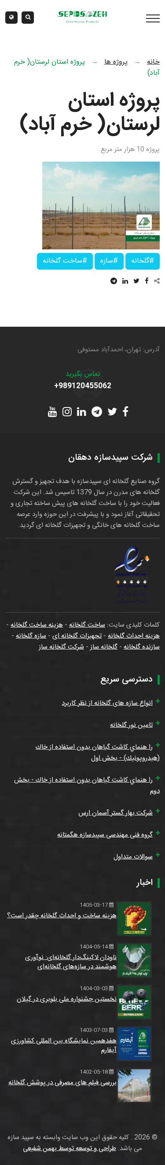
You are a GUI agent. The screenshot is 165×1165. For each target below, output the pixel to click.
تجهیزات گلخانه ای (77, 636)
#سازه (109, 261)
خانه (153, 62)
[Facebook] (147, 281)
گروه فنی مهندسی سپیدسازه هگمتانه (105, 835)
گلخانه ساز (103, 647)
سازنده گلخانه (142, 647)
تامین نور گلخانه (131, 725)
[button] (11, 17)
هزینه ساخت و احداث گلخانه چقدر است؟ (62, 915)
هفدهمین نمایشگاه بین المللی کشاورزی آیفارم (64, 1045)
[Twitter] (136, 281)
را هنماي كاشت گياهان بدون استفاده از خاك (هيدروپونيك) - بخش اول (98, 753)
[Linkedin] (125, 281)
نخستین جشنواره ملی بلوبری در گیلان (67, 999)
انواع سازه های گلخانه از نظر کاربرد (107, 703)
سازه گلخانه (31, 636)
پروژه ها (116, 62)
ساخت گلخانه (87, 625)
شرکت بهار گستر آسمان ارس (115, 813)
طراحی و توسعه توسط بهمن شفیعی (69, 1148)
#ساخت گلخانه (65, 261)
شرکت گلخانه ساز (61, 647)
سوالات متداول (133, 856)
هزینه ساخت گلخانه (37, 625)
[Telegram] (113, 281)
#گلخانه (142, 261)
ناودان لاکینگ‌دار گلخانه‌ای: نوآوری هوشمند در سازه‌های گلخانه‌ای (71, 962)
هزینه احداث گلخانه (134, 636)
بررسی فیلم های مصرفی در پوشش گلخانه (62, 1082)
